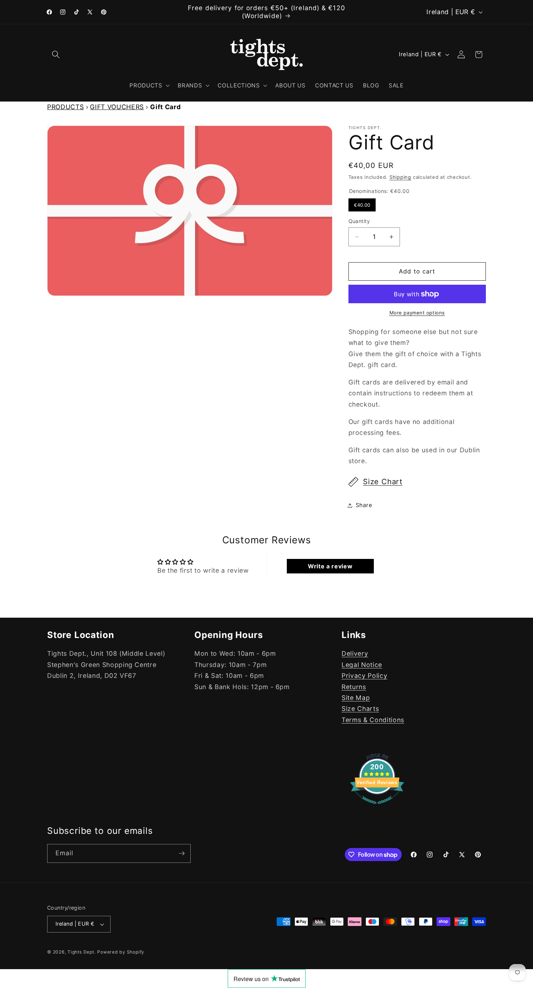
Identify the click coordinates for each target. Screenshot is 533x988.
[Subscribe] (181, 853)
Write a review (330, 566)
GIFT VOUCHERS (117, 107)
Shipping (400, 177)
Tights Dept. (81, 952)
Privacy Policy (364, 675)
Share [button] (364, 505)
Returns (354, 687)
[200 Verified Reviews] (377, 807)
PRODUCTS (65, 107)
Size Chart (382, 481)
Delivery (355, 654)
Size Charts (360, 708)
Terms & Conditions (373, 720)
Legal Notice (362, 664)
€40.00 (362, 203)
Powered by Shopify (120, 952)
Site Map (356, 697)
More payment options (417, 313)
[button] (56, 54)
